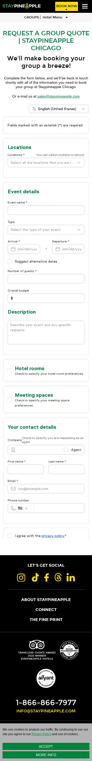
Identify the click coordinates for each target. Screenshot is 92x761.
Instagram (21, 577)
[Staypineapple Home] (22, 5)
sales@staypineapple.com (58, 96)
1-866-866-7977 (46, 702)
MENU (85, 6)
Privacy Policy (41, 734)
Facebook (46, 577)
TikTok (34, 577)
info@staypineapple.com (46, 711)
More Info (46, 755)
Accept (46, 746)
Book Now (66, 6)
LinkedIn (71, 577)
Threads (58, 577)
